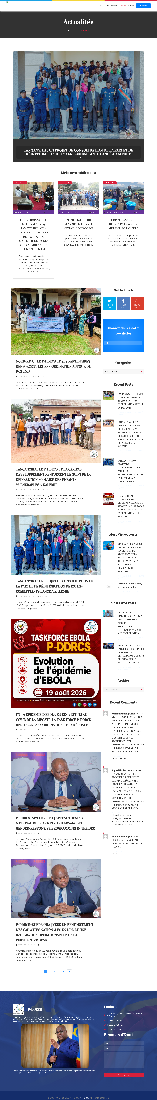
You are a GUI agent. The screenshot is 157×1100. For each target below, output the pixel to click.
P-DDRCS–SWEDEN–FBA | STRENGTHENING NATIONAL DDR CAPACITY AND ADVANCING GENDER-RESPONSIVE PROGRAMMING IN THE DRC (55, 823)
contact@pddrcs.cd (117, 1029)
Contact (143, 6)
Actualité (20, 183)
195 (64, 971)
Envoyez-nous (124, 1075)
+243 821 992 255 (115, 1020)
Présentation (112, 6)
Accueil (101, 6)
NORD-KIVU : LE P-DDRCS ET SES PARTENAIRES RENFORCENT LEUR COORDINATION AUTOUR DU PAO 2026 (78, 152)
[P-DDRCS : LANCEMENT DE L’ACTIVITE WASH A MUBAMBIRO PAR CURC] (123, 196)
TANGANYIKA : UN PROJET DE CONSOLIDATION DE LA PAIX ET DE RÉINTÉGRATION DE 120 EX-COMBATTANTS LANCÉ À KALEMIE (54, 586)
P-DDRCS (84, 1097)
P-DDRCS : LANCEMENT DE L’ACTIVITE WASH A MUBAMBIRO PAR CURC (123, 224)
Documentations (115, 1025)
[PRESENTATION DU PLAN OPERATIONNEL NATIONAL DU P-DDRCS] (78, 196)
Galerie (131, 6)
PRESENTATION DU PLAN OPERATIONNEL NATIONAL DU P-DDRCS (78, 224)
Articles (123, 6)
